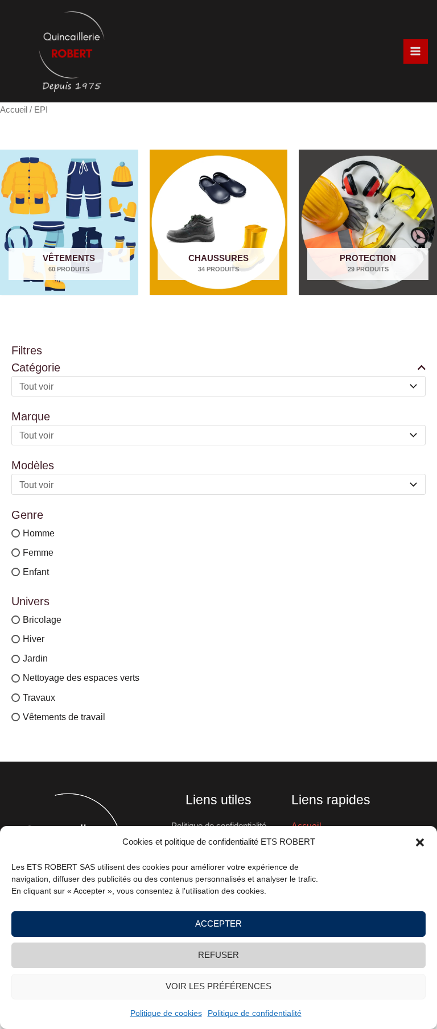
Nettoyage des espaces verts (81, 678)
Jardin (35, 659)
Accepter (218, 923)
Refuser (218, 955)
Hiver (33, 639)
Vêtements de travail (64, 717)
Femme (38, 552)
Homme (39, 533)
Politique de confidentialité (255, 1013)
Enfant (36, 572)
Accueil (13, 109)
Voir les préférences (218, 986)
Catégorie (35, 367)
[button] (420, 842)
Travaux (39, 697)
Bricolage (42, 619)
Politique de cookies (166, 1013)
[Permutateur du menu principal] (415, 51)
